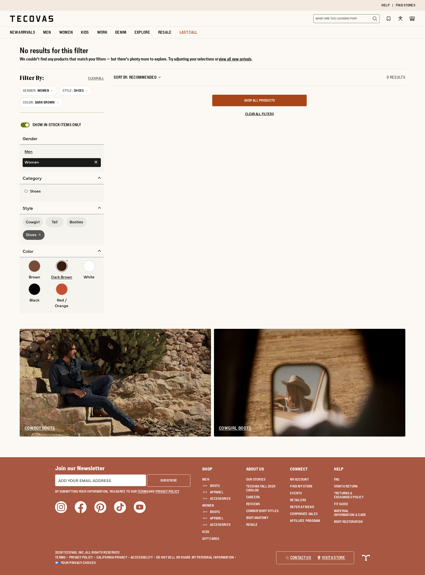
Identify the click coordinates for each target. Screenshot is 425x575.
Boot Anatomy (257, 518)
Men (205, 479)
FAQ (336, 479)
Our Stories (256, 479)
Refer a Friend (302, 507)
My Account (299, 479)
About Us (255, 469)
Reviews (253, 504)
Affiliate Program (305, 521)
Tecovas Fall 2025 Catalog (260, 488)
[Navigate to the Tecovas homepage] (31, 19)
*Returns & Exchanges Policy (349, 495)
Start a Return (346, 486)
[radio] (62, 152)
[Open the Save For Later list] (389, 18)
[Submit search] (375, 19)
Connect (299, 469)
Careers (253, 497)
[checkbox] (50, 125)
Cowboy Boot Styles (262, 511)
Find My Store (301, 486)
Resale (252, 525)
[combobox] (341, 19)
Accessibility (143, 557)
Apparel (216, 492)
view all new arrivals (235, 59)
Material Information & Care (350, 513)
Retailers (298, 500)
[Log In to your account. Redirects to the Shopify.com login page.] (400, 18)
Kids (205, 532)
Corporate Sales (304, 514)
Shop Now (242, 5)
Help (339, 469)
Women (208, 505)
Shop (207, 469)
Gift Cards (210, 539)
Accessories (220, 498)
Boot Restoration (348, 522)
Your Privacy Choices (78, 563)
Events (296, 493)
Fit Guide (341, 504)
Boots (215, 486)
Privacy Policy (82, 557)
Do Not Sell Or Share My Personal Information (196, 557)
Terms (61, 557)
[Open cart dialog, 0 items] (412, 19)
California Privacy (113, 557)
